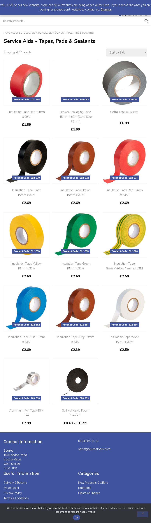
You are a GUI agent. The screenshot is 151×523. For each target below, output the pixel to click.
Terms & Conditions (16, 498)
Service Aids (39, 32)
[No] (142, 514)
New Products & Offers (93, 482)
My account (11, 488)
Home (7, 32)
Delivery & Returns (15, 482)
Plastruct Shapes (89, 493)
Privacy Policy (13, 493)
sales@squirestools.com (94, 449)
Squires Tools (21, 32)
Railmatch (84, 488)
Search (146, 21)
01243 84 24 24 (88, 441)
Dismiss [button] (106, 9)
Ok (76, 517)
